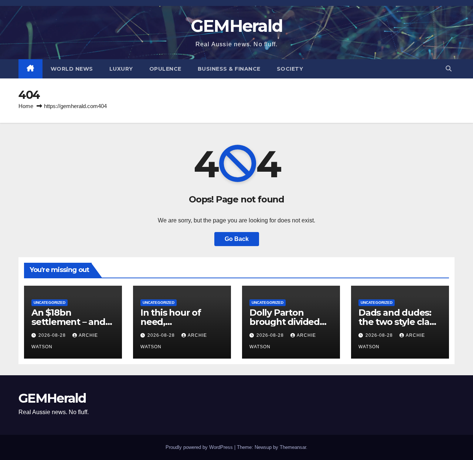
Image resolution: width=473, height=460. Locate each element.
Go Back (237, 239)
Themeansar (293, 447)
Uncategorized (49, 302)
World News (72, 69)
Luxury (121, 69)
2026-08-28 (52, 335)
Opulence (165, 69)
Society (290, 69)
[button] (449, 69)
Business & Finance (229, 69)
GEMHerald (237, 26)
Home (25, 106)
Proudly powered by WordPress (200, 447)
